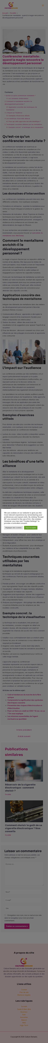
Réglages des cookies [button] (13, 528)
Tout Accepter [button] (31, 528)
